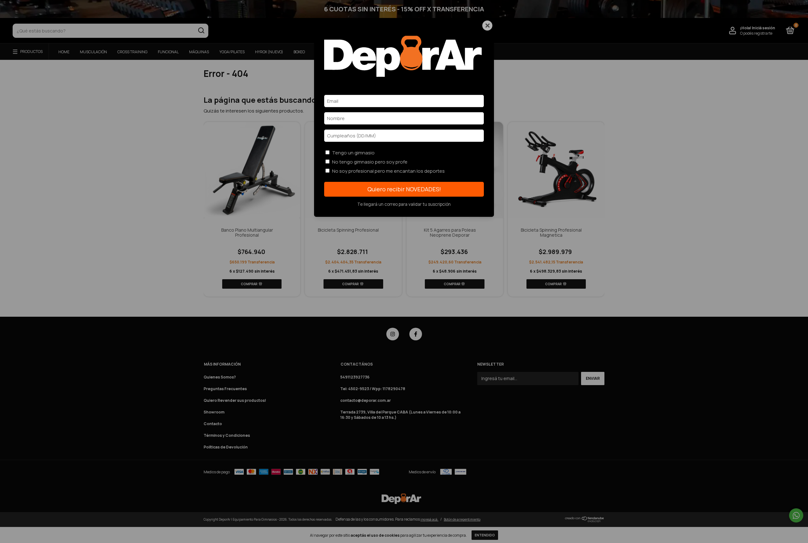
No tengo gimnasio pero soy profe (369, 162)
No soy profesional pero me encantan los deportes (388, 171)
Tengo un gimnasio (353, 152)
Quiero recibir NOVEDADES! (404, 189)
